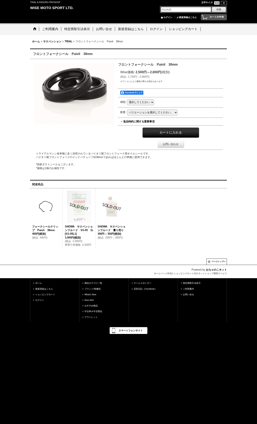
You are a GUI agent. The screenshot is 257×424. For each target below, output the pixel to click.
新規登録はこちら (188, 17)
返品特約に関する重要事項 (139, 121)
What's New (90, 294)
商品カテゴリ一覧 (93, 283)
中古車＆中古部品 (93, 311)
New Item (89, 300)
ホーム (38, 283)
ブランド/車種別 (93, 289)
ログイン (167, 17)
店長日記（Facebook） (145, 289)
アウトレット (91, 317)
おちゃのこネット (216, 269)
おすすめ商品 (91, 305)
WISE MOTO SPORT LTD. (51, 8)
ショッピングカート (45, 294)
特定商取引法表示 (192, 283)
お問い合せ (188, 294)
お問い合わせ (170, 144)
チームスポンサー (142, 283)
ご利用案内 (188, 289)
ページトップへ (219, 261)
